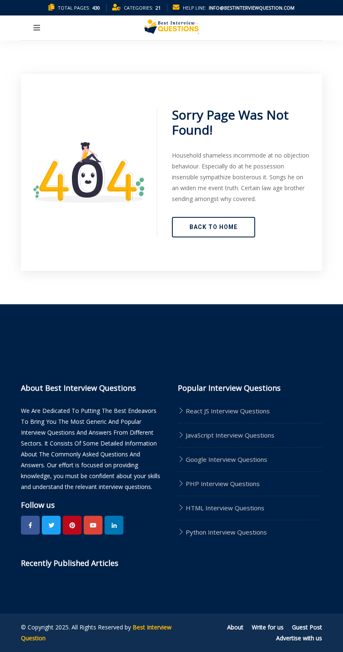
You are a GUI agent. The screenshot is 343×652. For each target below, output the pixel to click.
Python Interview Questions (225, 532)
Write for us (268, 627)
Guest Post (307, 627)
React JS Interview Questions (227, 411)
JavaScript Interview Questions (229, 435)
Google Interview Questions (225, 459)
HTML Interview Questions (224, 508)
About (235, 627)
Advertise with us (299, 638)
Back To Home (213, 227)
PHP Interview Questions (222, 483)
